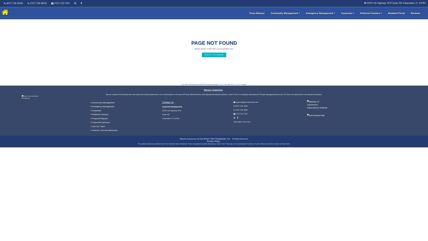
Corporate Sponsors (101, 122)
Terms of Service (236, 84)
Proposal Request (100, 118)
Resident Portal (396, 13)
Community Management (285, 13)
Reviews (415, 13)
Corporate (347, 13)
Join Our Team (98, 126)
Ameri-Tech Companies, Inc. (217, 139)
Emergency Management (320, 13)
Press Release (257, 13)
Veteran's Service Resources (105, 130)
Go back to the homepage (214, 55)
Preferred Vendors (370, 13)
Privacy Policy (222, 84)
